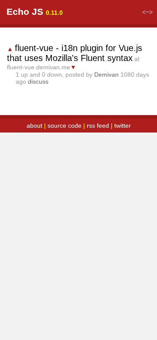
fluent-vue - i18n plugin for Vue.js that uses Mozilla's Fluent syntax (74, 53)
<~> (147, 12)
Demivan (106, 74)
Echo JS (25, 12)
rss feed (98, 125)
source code (65, 125)
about (34, 125)
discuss (38, 81)
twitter (122, 125)
